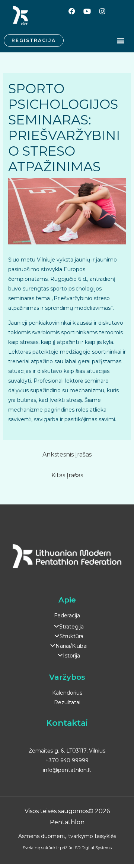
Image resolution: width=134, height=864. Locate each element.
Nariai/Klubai (71, 646)
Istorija (71, 655)
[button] (120, 41)
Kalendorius (67, 692)
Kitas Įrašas (67, 475)
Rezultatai (67, 702)
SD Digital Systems (93, 847)
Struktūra (71, 636)
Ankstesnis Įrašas (67, 454)
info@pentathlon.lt (67, 770)
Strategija (71, 626)
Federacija (67, 615)
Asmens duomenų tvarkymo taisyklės (67, 836)
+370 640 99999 (67, 760)
